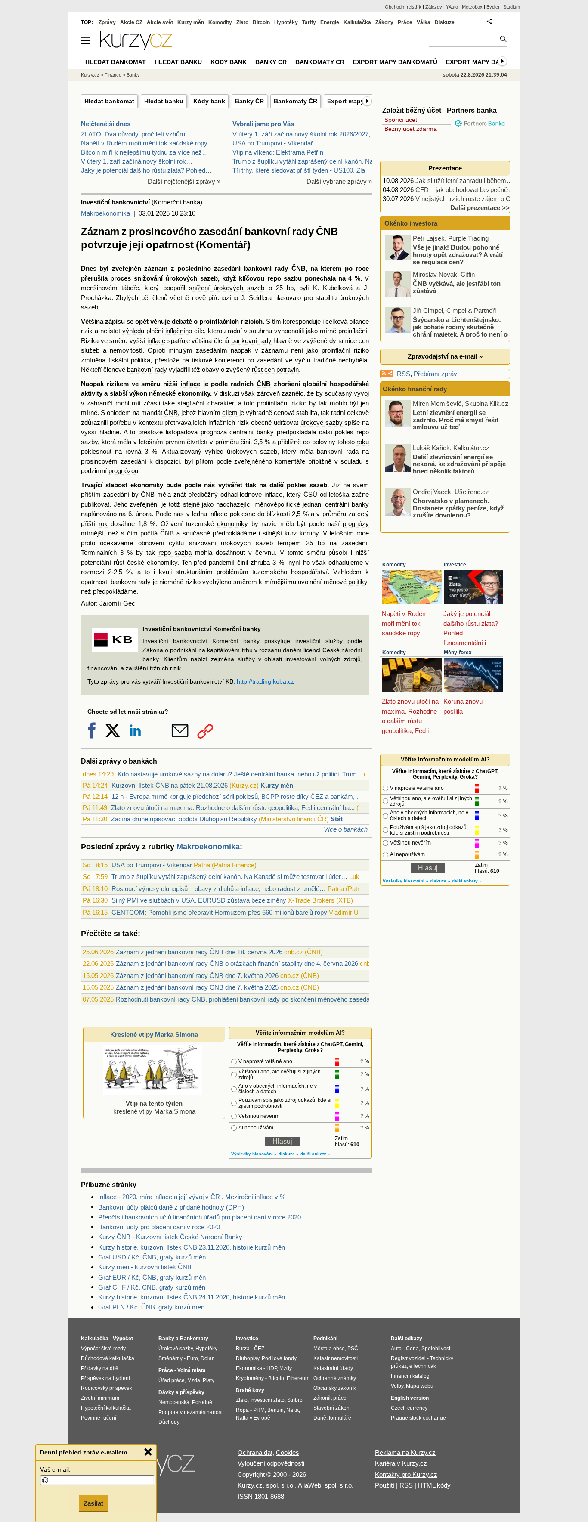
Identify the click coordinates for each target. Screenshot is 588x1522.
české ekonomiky (152, 562)
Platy (208, 1380)
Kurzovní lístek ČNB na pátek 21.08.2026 (169, 785)
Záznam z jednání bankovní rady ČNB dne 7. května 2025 (197, 987)
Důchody (168, 1422)
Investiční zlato (267, 1400)
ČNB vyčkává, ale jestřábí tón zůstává (457, 287)
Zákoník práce (330, 1398)
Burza (243, 1349)
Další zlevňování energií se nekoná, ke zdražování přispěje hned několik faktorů (459, 463)
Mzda (193, 1380)
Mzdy (285, 1368)
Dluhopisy (247, 1358)
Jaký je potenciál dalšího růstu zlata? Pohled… (146, 170)
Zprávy (107, 22)
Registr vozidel (408, 1358)
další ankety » (315, 1153)
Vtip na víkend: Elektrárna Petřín (277, 152)
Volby (397, 1386)
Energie (329, 22)
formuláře (340, 1418)
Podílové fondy (279, 1358)
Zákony (384, 22)
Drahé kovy (250, 1390)
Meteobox (472, 6)
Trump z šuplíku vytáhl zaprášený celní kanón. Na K (305, 161)
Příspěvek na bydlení (105, 1378)
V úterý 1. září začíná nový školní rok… (136, 161)
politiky (357, 581)
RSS (403, 373)
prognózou (123, 470)
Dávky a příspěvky (181, 1392)
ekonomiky (146, 485)
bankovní (258, 268)
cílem (230, 412)
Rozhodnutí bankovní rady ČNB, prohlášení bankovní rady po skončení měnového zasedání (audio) (256, 999)
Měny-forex (458, 653)
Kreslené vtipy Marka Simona (154, 1034)
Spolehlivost (435, 1349)
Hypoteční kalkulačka (106, 1408)
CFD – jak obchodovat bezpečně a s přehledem (482, 189)
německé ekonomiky (179, 393)
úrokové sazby (321, 422)
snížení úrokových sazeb (226, 287)
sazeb (89, 307)
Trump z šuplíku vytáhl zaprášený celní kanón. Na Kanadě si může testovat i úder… (229, 876)
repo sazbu (284, 278)
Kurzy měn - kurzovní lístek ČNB (145, 1267)
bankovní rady (251, 340)
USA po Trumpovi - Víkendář (272, 143)
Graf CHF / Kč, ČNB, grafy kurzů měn (151, 1287)
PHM (259, 1410)
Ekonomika (249, 1368)
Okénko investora (410, 223)
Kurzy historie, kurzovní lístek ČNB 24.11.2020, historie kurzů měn (191, 1297)
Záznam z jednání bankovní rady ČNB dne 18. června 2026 (199, 952)
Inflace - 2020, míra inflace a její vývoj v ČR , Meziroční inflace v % (191, 1196)
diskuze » (289, 1153)
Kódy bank (209, 101)
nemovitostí (126, 350)
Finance (113, 74)
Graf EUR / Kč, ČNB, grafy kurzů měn (152, 1277)
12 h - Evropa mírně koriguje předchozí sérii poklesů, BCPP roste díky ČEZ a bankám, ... (236, 796)
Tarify (309, 22)
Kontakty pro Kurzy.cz (406, 1474)
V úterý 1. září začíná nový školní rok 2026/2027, (301, 134)
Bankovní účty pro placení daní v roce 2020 (159, 1227)
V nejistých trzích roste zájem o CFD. (468, 198)
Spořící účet (400, 119)
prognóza (214, 432)
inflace (156, 340)
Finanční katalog (410, 1376)
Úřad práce (171, 1380)
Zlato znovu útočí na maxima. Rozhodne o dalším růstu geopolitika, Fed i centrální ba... (233, 807)
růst (119, 562)
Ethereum (298, 1378)
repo (362, 432)
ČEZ (259, 1349)
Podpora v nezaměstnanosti (191, 1412)
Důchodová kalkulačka (107, 1358)
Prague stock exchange (418, 1418)
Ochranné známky (334, 1378)
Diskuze (445, 22)
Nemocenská (173, 1402)
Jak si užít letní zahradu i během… (464, 180)
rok (103, 523)
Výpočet (123, 1339)
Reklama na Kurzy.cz (405, 1452)
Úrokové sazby (175, 1349)
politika (140, 360)
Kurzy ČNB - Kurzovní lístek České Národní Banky (170, 1236)
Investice (455, 565)
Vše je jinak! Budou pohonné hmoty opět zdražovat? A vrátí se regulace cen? (458, 254)
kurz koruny (302, 533)
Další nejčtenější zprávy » (184, 181)
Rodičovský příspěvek (106, 1388)
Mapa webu (419, 1386)
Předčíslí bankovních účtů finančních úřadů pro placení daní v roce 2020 (199, 1217)
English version (410, 1398)
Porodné (202, 1402)
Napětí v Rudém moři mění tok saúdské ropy (144, 143)
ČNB (298, 268)
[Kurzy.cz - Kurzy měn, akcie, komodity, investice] (136, 48)
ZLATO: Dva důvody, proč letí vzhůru (133, 134)
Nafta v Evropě (253, 1418)
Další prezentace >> (480, 207)
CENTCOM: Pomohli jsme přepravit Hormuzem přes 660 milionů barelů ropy (219, 912)
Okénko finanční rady (415, 389)
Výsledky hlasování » (254, 1153)
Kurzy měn (276, 785)
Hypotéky (286, 22)
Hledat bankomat (109, 101)
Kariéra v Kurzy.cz (401, 1463)
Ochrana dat (255, 1452)
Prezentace (445, 168)
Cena (412, 1349)
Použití (384, 1485)
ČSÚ (310, 494)
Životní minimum (100, 1398)
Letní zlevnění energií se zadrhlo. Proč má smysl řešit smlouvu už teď (455, 419)
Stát (337, 819)
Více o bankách (346, 829)
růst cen (263, 369)
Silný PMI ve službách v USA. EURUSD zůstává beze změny (198, 900)
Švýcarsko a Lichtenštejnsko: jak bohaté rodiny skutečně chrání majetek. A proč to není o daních (447, 330)
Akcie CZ (131, 22)
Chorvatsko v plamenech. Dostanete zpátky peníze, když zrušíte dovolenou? (458, 508)
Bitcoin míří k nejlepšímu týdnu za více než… (144, 152)
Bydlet (492, 6)
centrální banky (251, 432)
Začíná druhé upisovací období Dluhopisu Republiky (184, 819)
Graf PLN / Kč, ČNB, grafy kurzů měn (151, 1307)
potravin (287, 369)
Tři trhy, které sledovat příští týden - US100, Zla (298, 170)
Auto (396, 1349)
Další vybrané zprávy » (339, 181)
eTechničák (422, 1366)
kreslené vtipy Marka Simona (154, 1107)
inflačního (178, 330)
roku (362, 441)
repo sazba (175, 552)
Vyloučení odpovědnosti (271, 1463)
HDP (271, 1368)
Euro (192, 1358)
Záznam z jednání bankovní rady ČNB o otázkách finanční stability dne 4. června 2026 (237, 963)
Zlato (242, 22)
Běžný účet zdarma (410, 128)
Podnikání (325, 1339)
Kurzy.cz (90, 74)
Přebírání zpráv (435, 373)
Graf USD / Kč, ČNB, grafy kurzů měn (152, 1257)
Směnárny (170, 1358)
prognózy (356, 523)
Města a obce (329, 1349)
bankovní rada (338, 451)
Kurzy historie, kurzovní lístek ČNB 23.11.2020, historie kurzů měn (191, 1247)
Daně (319, 1418)
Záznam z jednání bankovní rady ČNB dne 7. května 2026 (197, 975)
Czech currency (409, 1408)
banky (360, 504)
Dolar (207, 1358)
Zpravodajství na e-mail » (445, 356)
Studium (511, 6)
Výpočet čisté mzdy (103, 1349)
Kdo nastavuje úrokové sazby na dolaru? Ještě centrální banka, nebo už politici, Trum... (240, 774)
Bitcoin (261, 22)
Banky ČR (249, 101)
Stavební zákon (331, 1408)
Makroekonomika (105, 213)
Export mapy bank (477, 62)
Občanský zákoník (334, 1388)
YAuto (452, 6)
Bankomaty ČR (295, 101)
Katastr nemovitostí (335, 1358)
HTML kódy (434, 1485)
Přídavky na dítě (99, 1368)
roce (362, 268)
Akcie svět (160, 22)
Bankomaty (194, 1339)
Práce (405, 22)
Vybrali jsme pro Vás (263, 123)
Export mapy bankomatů (395, 62)
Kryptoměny (250, 1378)
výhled (214, 451)
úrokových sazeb (191, 278)
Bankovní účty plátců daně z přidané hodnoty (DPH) (171, 1207)
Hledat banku (163, 101)
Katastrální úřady (333, 1368)
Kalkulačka (357, 22)
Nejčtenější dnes (105, 123)
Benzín (275, 1410)
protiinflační (273, 403)
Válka (423, 22)
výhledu (133, 330)
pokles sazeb (307, 485)
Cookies (287, 1452)
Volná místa (191, 1370)
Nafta (292, 1410)
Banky (133, 74)
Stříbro (295, 1400)
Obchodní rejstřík (403, 6)
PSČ (352, 1349)
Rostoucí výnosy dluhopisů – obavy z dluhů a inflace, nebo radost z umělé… (218, 888)
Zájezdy (433, 6)
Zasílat (93, 1503)
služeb (90, 350)
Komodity (394, 565)
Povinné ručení (98, 1418)
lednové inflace (261, 494)
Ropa (242, 1410)
